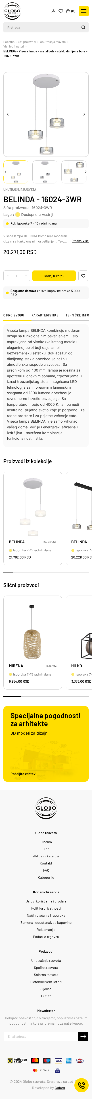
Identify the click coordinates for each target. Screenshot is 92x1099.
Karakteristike (45, 315)
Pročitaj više (80, 241)
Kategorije (46, 877)
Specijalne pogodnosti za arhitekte (45, 719)
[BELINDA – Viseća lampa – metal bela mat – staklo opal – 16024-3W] (32, 507)
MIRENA (16, 665)
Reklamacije (46, 929)
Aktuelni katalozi (46, 856)
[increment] (7, 276)
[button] (83, 27)
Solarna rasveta (46, 974)
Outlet (46, 996)
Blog (46, 849)
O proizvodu (13, 315)
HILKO (76, 665)
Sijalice (46, 989)
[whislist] (83, 275)
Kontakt (46, 863)
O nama (46, 842)
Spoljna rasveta (46, 967)
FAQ (46, 870)
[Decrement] (26, 276)
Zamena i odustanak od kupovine (46, 922)
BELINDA (17, 541)
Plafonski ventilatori (46, 982)
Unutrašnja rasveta (19, 189)
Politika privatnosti (46, 908)
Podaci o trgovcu (46, 936)
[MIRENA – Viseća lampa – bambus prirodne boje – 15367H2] (32, 631)
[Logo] (12, 11)
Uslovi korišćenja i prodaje (46, 901)
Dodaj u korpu (54, 276)
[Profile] (54, 11)
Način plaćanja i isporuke (46, 915)
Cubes (60, 1087)
